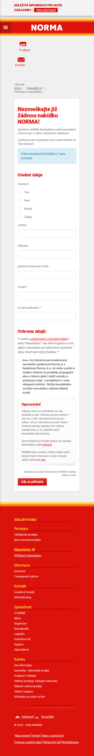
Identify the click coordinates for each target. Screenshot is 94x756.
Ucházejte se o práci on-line (29, 696)
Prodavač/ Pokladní (25, 675)
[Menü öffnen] (5, 27)
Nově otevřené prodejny (27, 539)
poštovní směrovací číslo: (33, 266)
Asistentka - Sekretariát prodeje (31, 670)
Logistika (19, 634)
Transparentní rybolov (26, 576)
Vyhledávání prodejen (26, 534)
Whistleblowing (22, 597)
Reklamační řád (51, 742)
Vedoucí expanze (23, 691)
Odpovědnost (21, 649)
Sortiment (19, 571)
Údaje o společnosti (53, 735)
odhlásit (47, 444)
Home (17, 88)
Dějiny (17, 618)
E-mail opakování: (29, 307)
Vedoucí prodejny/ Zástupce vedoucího (35, 681)
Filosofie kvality (23, 665)
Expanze (18, 644)
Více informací (46, 10)
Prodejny (22, 50)
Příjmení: (23, 245)
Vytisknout (27, 716)
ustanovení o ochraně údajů (49, 339)
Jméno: (22, 225)
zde (43, 459)
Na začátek (47, 716)
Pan (26, 192)
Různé (28, 208)
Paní (27, 200)
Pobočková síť (22, 639)
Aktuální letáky (25, 520)
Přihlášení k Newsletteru (27, 555)
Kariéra (19, 660)
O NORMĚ (19, 613)
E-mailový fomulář (24, 592)
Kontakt (20, 65)
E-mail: (23, 287)
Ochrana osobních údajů (28, 742)
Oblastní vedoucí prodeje (28, 686)
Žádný (28, 217)
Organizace (20, 623)
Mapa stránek (22, 735)
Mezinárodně (21, 628)
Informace (22, 565)
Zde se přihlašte (32, 482)
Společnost (22, 607)
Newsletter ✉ (34, 88)
